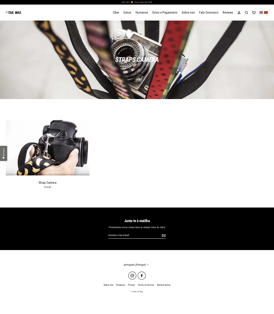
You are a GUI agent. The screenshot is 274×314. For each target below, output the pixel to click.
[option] (47, 147)
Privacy (131, 285)
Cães (116, 12)
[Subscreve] (163, 235)
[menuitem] (261, 12)
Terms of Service (146, 285)
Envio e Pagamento (165, 12)
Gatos (127, 12)
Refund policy (164, 285)
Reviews (228, 12)
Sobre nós (188, 12)
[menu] (263, 12)
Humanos (142, 12)
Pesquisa (120, 285)
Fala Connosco (208, 12)
